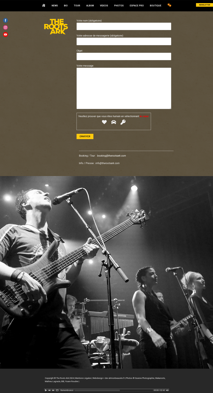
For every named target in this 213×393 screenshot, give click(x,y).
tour (77, 5)
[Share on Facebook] (5, 20)
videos (104, 5)
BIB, (63, 381)
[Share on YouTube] (5, 34)
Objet (79, 50)
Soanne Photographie (144, 378)
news (55, 5)
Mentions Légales (83, 378)
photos (119, 5)
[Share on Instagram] (5, 27)
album (90, 5)
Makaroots (160, 378)
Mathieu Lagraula (52, 381)
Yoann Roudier (71, 381)
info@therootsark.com (107, 163)
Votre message (85, 65)
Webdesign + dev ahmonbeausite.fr (109, 378)
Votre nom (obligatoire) (89, 20)
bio (66, 5)
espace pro (137, 5)
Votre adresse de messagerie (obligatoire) (100, 35)
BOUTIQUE (155, 5)
